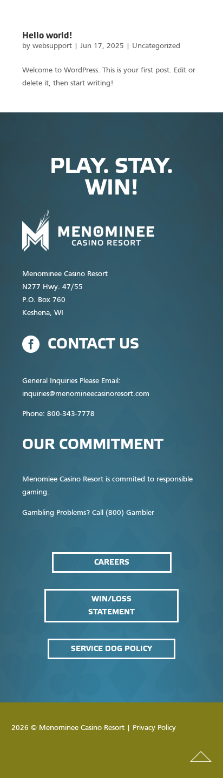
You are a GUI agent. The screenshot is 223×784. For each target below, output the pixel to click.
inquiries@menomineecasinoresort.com (85, 394)
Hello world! (47, 36)
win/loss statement (111, 605)
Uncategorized (156, 46)
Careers (111, 562)
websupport (52, 46)
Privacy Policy (154, 728)
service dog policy (111, 648)
